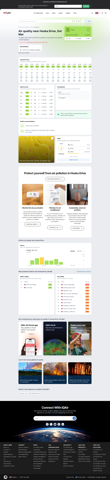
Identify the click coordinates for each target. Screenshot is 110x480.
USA (23, 27)
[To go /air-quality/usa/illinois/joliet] (73, 302)
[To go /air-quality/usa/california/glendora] (73, 311)
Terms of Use (70, 477)
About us (6, 447)
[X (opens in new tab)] (51, 424)
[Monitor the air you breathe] (32, 194)
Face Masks (81, 454)
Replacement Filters (84, 459)
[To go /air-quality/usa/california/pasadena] (73, 305)
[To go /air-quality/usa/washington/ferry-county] (73, 293)
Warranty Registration (25, 452)
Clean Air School (53, 459)
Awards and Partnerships (7, 462)
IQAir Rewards (23, 449)
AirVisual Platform (68, 449)
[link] (92, 13)
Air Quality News (38, 447)
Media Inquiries (8, 454)
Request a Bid (52, 452)
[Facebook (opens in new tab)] (47, 424)
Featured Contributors (40, 454)
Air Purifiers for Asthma (97, 451)
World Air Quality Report (68, 462)
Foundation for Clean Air (10, 458)
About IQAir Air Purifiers (82, 451)
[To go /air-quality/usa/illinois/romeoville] (73, 296)
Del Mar (31, 27)
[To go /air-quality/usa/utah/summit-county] (73, 308)
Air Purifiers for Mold (99, 454)
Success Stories (38, 459)
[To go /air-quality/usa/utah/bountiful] (73, 299)
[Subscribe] (74, 418)
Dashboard (51, 461)
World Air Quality (68, 466)
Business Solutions (53, 449)
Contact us (7, 449)
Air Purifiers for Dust (99, 463)
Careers (6, 452)
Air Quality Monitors (84, 456)
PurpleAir (27, 52)
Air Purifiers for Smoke (97, 458)
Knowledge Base (23, 454)
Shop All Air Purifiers (84, 461)
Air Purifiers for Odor (99, 466)
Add (89, 21)
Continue (86, 6)
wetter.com (75, 156)
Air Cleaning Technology (37, 467)
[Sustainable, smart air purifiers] (77, 194)
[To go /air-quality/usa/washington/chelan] (73, 284)
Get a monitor (29, 132)
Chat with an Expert (54, 454)
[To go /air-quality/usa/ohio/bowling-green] (73, 287)
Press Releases (37, 463)
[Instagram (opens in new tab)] (59, 424)
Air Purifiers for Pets (99, 461)
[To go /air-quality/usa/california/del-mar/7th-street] (36, 287)
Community (36, 449)
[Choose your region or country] (97, 13)
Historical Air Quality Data (69, 453)
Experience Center (9, 466)
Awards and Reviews (39, 461)
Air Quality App (67, 447)
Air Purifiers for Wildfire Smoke (97, 469)
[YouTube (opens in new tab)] (55, 424)
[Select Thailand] (97, 13)
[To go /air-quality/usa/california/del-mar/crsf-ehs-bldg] (36, 284)
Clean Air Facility (53, 456)
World (19, 27)
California (27, 27)
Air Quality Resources (39, 452)
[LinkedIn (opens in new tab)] (62, 424)
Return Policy (22, 456)
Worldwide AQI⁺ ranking (83, 271)
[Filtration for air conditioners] (55, 194)
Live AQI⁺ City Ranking (67, 458)
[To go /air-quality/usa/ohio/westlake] (73, 290)
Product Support (24, 447)
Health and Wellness (39, 456)
